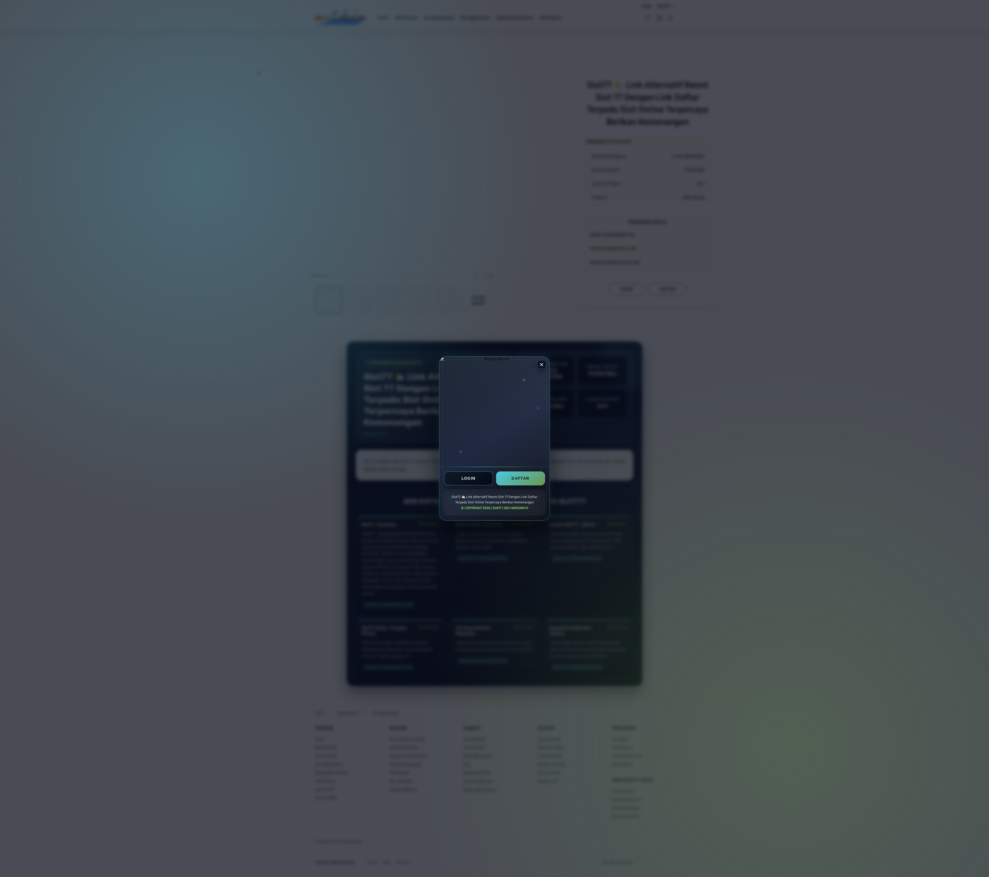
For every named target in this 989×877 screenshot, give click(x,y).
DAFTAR (520, 478)
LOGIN (469, 478)
